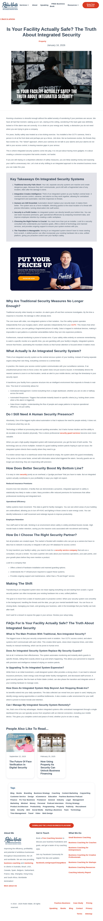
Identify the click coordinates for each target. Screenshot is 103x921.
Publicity (70, 807)
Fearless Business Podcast (70, 797)
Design (31, 797)
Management (78, 800)
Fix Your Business (27, 800)
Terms (79, 914)
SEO (28, 810)
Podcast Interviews (55, 803)
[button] (24, 5)
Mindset (24, 803)
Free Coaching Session (52, 838)
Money (33, 803)
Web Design (47, 813)
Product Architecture (19, 807)
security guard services (70, 433)
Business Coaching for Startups (82, 862)
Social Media (37, 810)
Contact (79, 908)
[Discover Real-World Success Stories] (51, 269)
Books (19, 793)
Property (42, 41)
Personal (41, 803)
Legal (68, 800)
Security (20, 810)
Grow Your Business (91, 5)
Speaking (44, 5)
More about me (10, 886)
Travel (30, 813)
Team (66, 810)
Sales (12, 810)
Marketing (14, 803)
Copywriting (85, 793)
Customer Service (18, 797)
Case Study (78, 903)
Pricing (89, 903)
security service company (66, 550)
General (51, 800)
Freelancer (41, 800)
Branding (28, 793)
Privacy (89, 908)
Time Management (18, 813)
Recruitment (81, 807)
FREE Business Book (57, 5)
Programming (49, 807)
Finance (13, 800)
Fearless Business (62, 903)
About (34, 5)
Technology (76, 810)
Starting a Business (53, 810)
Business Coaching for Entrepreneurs (78, 849)
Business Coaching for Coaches (82, 843)
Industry (60, 800)
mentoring (28, 863)
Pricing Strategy (72, 803)
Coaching (56, 793)
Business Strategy (42, 793)
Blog (12, 793)
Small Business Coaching (80, 837)
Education (52, 797)
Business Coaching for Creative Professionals (82, 856)
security (23, 474)
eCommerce (41, 797)
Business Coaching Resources (82, 867)
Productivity (35, 807)
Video (37, 813)
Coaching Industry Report (80, 872)
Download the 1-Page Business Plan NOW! (51, 825)
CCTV (73, 325)
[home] (10, 6)
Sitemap (88, 914)
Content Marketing (70, 793)
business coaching (12, 863)
